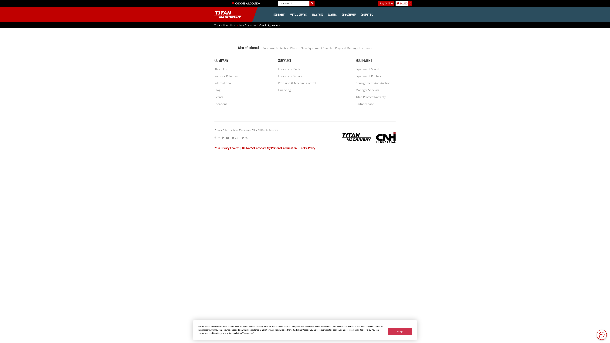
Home (233, 25)
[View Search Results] (312, 3)
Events (218, 97)
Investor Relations (226, 76)
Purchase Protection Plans (280, 48)
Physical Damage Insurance (353, 48)
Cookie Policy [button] (365, 330)
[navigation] (305, 14)
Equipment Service (290, 76)
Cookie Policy (307, 148)
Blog (217, 90)
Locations (220, 104)
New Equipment (248, 25)
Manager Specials (367, 90)
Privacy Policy (221, 129)
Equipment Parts (289, 69)
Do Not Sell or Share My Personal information (269, 148)
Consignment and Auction (373, 83)
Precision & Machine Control (297, 83)
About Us (220, 69)
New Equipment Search (316, 48)
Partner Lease (365, 104)
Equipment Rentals (368, 76)
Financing (284, 90)
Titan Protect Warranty (371, 97)
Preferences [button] (248, 333)
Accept (399, 331)
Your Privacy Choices (226, 148)
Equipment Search (368, 69)
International (223, 83)
